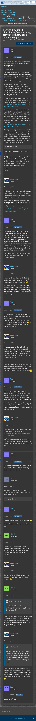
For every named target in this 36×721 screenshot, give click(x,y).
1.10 (24, 21)
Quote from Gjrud (14, 647)
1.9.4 (20, 21)
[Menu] (33, 2)
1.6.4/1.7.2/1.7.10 (7, 21)
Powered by (18, 718)
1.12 (32, 21)
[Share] (31, 43)
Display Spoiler (12, 147)
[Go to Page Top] (33, 718)
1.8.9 (15, 21)
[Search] (23, 2)
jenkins (26, 17)
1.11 (28, 21)
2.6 (18, 19)
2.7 (21, 19)
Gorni (7, 40)
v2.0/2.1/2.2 (5, 19)
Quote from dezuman (15, 601)
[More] (31, 57)
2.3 (11, 19)
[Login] (28, 2)
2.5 (14, 19)
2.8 (24, 19)
